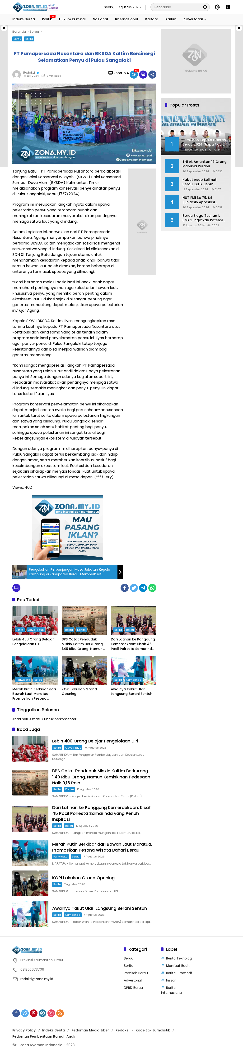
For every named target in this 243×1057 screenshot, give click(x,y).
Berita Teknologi (179, 958)
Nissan (171, 980)
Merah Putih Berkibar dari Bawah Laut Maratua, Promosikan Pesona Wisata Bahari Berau (34, 694)
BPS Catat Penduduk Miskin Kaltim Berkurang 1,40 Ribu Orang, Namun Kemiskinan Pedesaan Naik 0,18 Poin (82, 644)
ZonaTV (120, 73)
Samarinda (133, 680)
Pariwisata (23, 680)
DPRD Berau (133, 987)
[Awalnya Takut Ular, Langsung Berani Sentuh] (133, 670)
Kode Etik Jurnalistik (153, 1030)
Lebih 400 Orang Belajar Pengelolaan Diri (33, 641)
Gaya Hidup (36, 630)
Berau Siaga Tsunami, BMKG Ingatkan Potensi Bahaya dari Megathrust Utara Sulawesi (203, 218)
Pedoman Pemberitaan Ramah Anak (43, 1036)
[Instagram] (51, 1013)
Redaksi (29, 73)
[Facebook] (125, 588)
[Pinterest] (33, 1013)
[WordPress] (42, 1013)
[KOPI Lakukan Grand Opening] (84, 670)
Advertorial (133, 980)
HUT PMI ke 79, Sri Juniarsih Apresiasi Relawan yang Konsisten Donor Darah (203, 200)
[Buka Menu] (228, 7)
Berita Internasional (171, 990)
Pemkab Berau (136, 973)
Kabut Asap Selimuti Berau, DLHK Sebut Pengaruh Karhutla (199, 182)
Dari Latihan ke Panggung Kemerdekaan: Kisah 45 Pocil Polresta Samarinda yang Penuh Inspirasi (133, 644)
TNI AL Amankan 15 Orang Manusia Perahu (204, 164)
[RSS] (60, 1013)
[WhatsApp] (152, 588)
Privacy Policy (24, 1030)
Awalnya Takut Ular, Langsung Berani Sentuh (131, 691)
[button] (205, 7)
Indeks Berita (53, 1030)
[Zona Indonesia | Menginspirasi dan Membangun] (36, 7)
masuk (37, 719)
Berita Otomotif (179, 973)
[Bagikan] (152, 75)
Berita (29, 39)
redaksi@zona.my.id (36, 979)
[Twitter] (134, 588)
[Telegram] (143, 588)
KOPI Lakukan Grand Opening (79, 691)
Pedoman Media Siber (90, 1030)
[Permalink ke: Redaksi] (17, 74)
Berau (17, 39)
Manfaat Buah (178, 965)
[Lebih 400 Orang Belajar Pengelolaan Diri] (35, 620)
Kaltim (81, 630)
